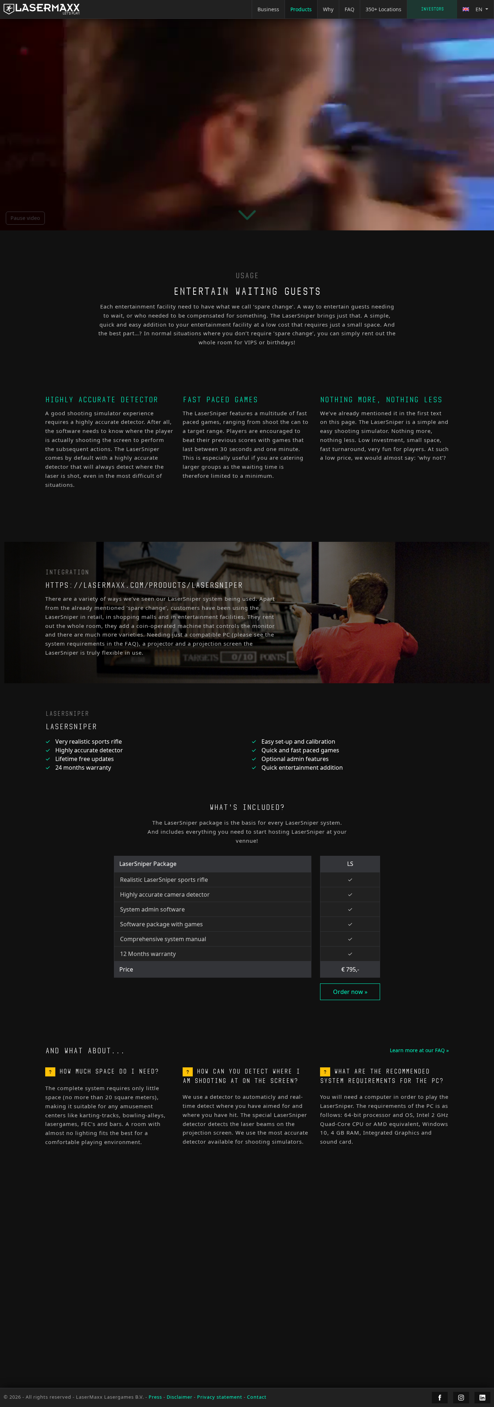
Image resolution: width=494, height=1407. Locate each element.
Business (268, 9)
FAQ (349, 9)
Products (301, 9)
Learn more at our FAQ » (419, 1050)
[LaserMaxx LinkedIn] (482, 1397)
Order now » (350, 992)
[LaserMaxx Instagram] (461, 1397)
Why (328, 9)
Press (155, 1397)
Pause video (25, 217)
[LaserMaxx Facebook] (440, 1397)
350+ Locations (383, 9)
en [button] (479, 9)
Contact (432, 9)
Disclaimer (179, 1397)
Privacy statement (219, 1397)
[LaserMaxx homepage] (41, 9)
